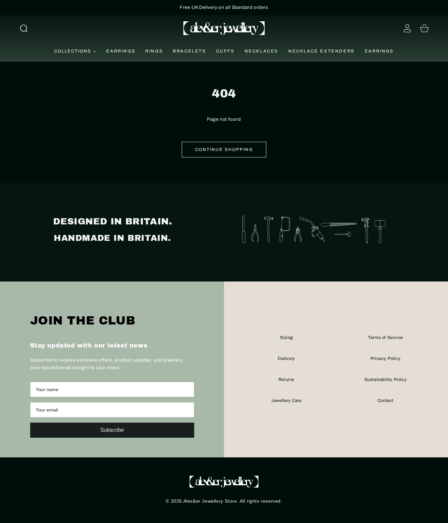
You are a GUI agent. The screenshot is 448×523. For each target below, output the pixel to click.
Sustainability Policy (385, 379)
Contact (385, 400)
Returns (286, 379)
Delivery (286, 358)
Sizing (286, 337)
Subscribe (112, 430)
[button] (23, 28)
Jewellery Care (286, 400)
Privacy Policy (385, 358)
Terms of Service (385, 337)
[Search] (23, 28)
